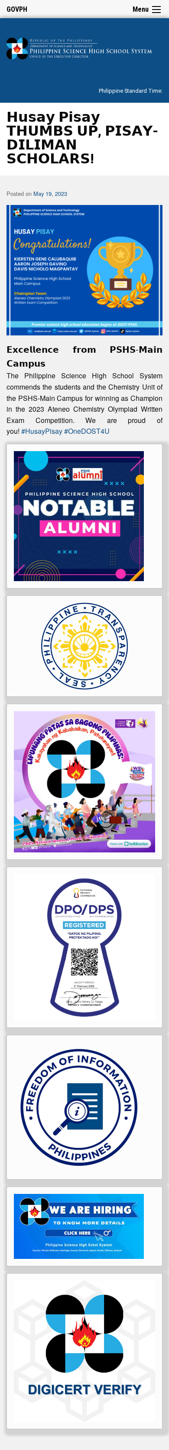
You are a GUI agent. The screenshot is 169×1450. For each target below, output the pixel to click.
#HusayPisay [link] (41, 431)
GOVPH (16, 9)
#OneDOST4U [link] (87, 431)
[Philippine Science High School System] (84, 47)
